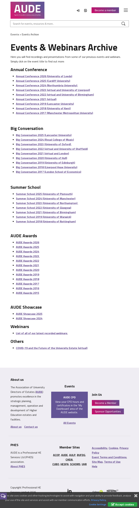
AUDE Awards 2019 (27, 274)
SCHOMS (75, 464)
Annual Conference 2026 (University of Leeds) (44, 76)
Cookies (113, 448)
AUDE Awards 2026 (27, 242)
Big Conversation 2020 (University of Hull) (41, 158)
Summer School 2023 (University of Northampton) (47, 203)
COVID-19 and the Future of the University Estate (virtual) (51, 348)
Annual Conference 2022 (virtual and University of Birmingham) (55, 95)
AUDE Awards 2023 (28, 256)
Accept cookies (124, 504)
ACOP (56, 455)
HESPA (65, 464)
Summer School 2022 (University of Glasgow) (43, 208)
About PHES (18, 466)
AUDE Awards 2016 (27, 288)
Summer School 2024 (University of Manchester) (45, 198)
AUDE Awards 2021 (27, 265)
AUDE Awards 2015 (27, 293)
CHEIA (69, 459)
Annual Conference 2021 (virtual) (36, 99)
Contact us (31, 427)
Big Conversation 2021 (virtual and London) (42, 153)
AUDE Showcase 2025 (29, 314)
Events (15, 34)
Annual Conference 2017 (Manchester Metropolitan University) (54, 113)
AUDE (39, 392)
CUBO (55, 464)
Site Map (97, 462)
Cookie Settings (97, 504)
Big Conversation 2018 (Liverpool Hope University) (46, 167)
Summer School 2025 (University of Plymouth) (44, 194)
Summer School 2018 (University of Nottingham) (46, 221)
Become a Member (105, 403)
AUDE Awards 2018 (27, 279)
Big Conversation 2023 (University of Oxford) (44, 144)
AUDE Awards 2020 (27, 270)
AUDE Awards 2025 (27, 247)
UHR (84, 464)
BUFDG (81, 455)
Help (94, 466)
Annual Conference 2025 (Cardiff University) (43, 81)
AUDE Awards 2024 (27, 251)
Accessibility (99, 448)
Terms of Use (112, 462)
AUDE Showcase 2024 (29, 318)
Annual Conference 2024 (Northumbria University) (47, 85)
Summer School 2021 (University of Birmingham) (46, 212)
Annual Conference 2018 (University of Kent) (43, 108)
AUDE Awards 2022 (27, 261)
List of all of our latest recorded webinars (42, 333)
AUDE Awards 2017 (27, 284)
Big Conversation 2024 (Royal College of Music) (45, 140)
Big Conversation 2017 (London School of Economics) (48, 172)
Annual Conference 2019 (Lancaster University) (45, 104)
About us (16, 427)
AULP (72, 455)
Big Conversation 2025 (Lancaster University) (44, 135)
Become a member (105, 10)
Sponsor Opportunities (108, 411)
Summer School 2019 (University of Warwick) (43, 217)
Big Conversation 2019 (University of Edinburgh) (45, 163)
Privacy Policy (98, 500)
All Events (69, 423)
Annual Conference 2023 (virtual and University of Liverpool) (53, 90)
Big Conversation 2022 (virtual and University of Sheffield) (52, 149)
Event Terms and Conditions (109, 457)
